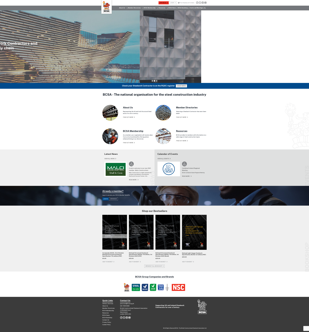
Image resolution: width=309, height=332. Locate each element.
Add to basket (107, 262)
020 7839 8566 (124, 306)
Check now (187, 86)
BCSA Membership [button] (150, 8)
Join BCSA (163, 3)
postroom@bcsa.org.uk (127, 303)
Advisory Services (107, 303)
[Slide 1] (152, 81)
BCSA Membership (108, 310)
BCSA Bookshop (183, 8)
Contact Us (105, 320)
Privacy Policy (106, 322)
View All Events (163, 158)
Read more (133, 180)
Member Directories (108, 308)
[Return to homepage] (106, 7)
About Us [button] (122, 8)
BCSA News (172, 8)
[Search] (205, 8)
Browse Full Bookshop (153, 266)
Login (172, 3)
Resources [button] (162, 8)
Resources (105, 313)
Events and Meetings (196, 8)
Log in (105, 199)
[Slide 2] (154, 81)
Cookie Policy (106, 324)
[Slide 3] (156, 81)
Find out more (108, 54)
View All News (109, 158)
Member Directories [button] (134, 8)
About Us (105, 306)
